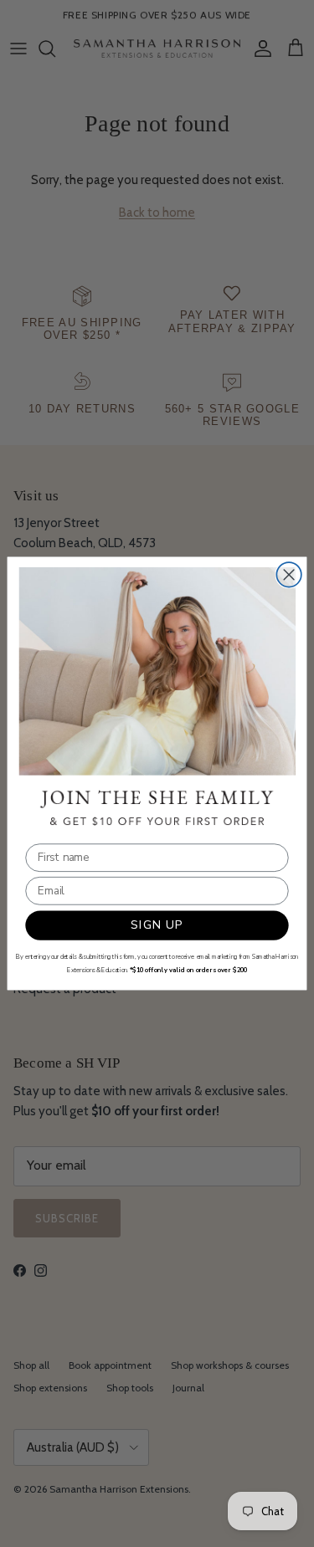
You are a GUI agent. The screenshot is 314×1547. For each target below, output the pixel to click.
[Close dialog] (288, 574)
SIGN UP (157, 925)
